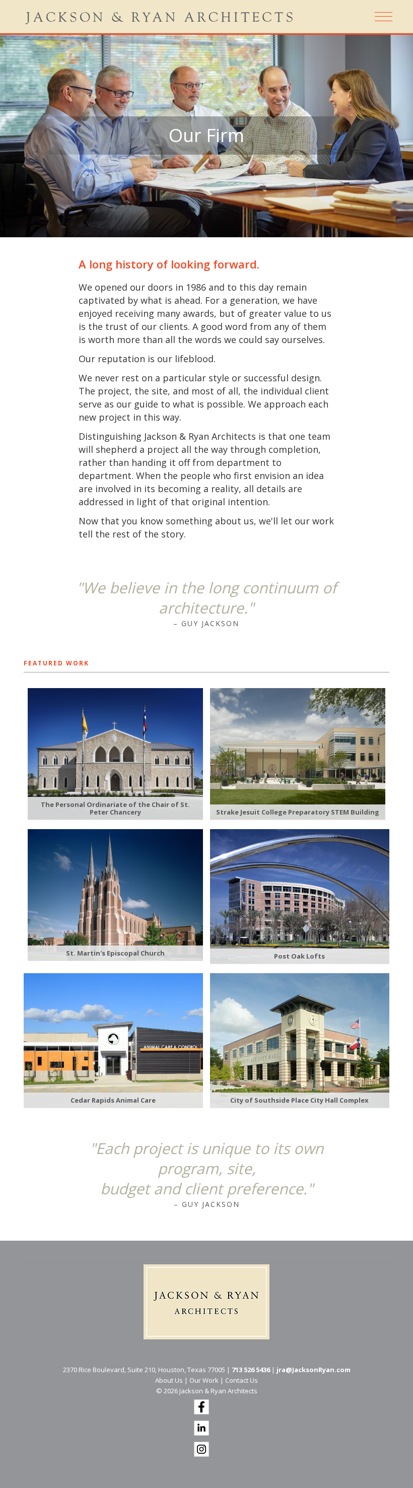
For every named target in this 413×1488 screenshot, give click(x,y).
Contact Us (241, 1380)
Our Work (204, 1380)
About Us (169, 1380)
